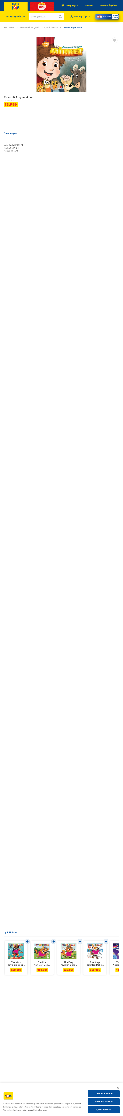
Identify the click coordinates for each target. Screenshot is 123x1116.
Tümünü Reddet (104, 1101)
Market (11, 27)
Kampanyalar (72, 5)
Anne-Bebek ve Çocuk (29, 27)
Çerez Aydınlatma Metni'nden (38, 1106)
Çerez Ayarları (103, 1109)
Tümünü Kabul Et (103, 1093)
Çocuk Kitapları (51, 27)
